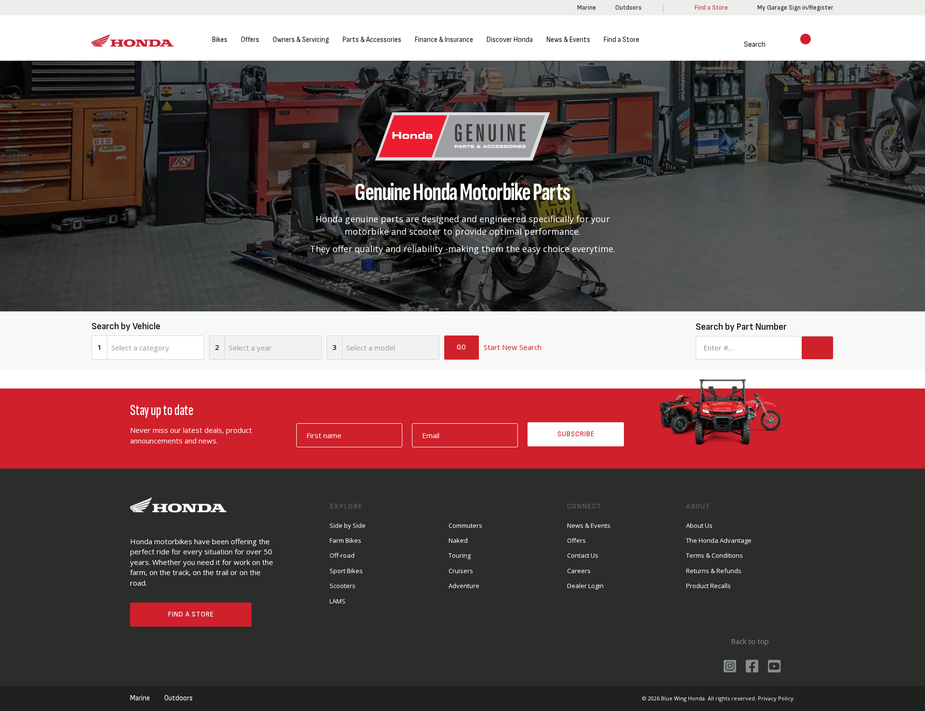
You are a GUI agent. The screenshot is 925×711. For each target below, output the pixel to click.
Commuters (465, 525)
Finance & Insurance (444, 39)
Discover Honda (510, 39)
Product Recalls (708, 585)
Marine (585, 7)
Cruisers (461, 570)
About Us (699, 525)
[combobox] (155, 347)
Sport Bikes (346, 570)
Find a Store (621, 39)
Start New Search (513, 347)
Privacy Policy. (776, 698)
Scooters (343, 585)
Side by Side (348, 525)
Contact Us (582, 555)
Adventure (464, 585)
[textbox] (155, 347)
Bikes (219, 39)
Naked (458, 540)
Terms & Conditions (714, 555)
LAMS (337, 601)
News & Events (568, 39)
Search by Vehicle (126, 326)
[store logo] (132, 40)
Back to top (749, 641)
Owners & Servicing (301, 39)
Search (743, 44)
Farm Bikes (345, 540)
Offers (250, 39)
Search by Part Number (739, 327)
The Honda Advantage (719, 540)
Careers (579, 570)
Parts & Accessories (372, 39)
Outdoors (627, 7)
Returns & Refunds (713, 570)
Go (461, 347)
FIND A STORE (191, 614)
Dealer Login (585, 585)
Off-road (342, 555)
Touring (460, 555)
